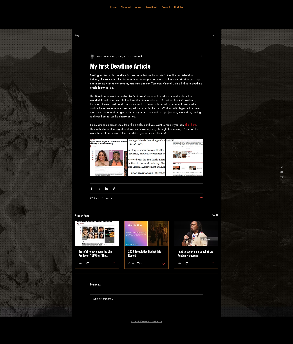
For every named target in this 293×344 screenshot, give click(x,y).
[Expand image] (108, 157)
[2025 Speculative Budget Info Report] (147, 233)
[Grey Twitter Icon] (281, 167)
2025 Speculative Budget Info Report (144, 253)
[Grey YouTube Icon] (281, 172)
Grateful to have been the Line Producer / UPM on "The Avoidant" (95, 253)
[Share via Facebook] (91, 188)
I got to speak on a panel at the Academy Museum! (195, 253)
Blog (77, 35)
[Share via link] (113, 188)
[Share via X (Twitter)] (99, 188)
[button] (214, 35)
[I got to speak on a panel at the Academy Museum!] (196, 233)
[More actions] (201, 56)
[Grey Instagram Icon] (281, 176)
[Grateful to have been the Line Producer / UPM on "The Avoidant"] (97, 233)
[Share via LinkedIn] (106, 188)
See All (215, 215)
